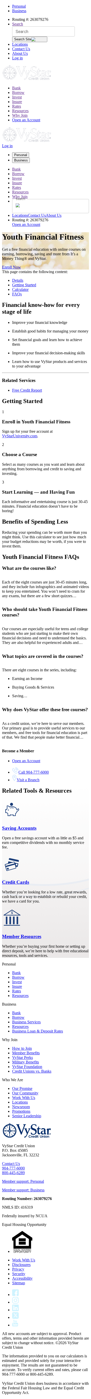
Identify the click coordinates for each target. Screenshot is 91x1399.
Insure (17, 101)
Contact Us (21, 49)
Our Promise (22, 1088)
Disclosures (21, 1264)
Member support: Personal (23, 1181)
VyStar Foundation (27, 1066)
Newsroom (21, 1107)
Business (19, 11)
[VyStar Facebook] (15, 1294)
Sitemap (18, 1283)
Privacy (18, 1269)
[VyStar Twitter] (15, 1317)
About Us (20, 53)
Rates (16, 106)
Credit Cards (15, 882)
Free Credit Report (27, 390)
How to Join (22, 1048)
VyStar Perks (22, 1057)
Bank (16, 88)
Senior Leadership (26, 1116)
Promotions (21, 1111)
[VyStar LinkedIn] (15, 1310)
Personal (19, 6)
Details (17, 280)
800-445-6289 (13, 1173)
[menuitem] (50, 88)
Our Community (25, 1093)
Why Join (20, 115)
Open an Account (26, 120)
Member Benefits (26, 1053)
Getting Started (24, 285)
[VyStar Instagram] (15, 1302)
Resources (20, 111)
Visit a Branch (28, 780)
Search (17, 24)
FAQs (17, 294)
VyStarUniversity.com (19, 436)
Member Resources (21, 936)
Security (18, 1274)
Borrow (18, 92)
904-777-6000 (13, 1168)
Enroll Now (11, 267)
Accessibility (22, 1278)
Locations (20, 44)
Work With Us (23, 1097)
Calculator (20, 289)
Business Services (26, 1022)
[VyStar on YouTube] (15, 1325)
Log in (17, 58)
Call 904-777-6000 (33, 772)
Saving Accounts (19, 828)
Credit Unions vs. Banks (31, 1071)
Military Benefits (25, 1062)
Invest (17, 97)
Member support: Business (23, 1190)
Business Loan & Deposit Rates (37, 1031)
